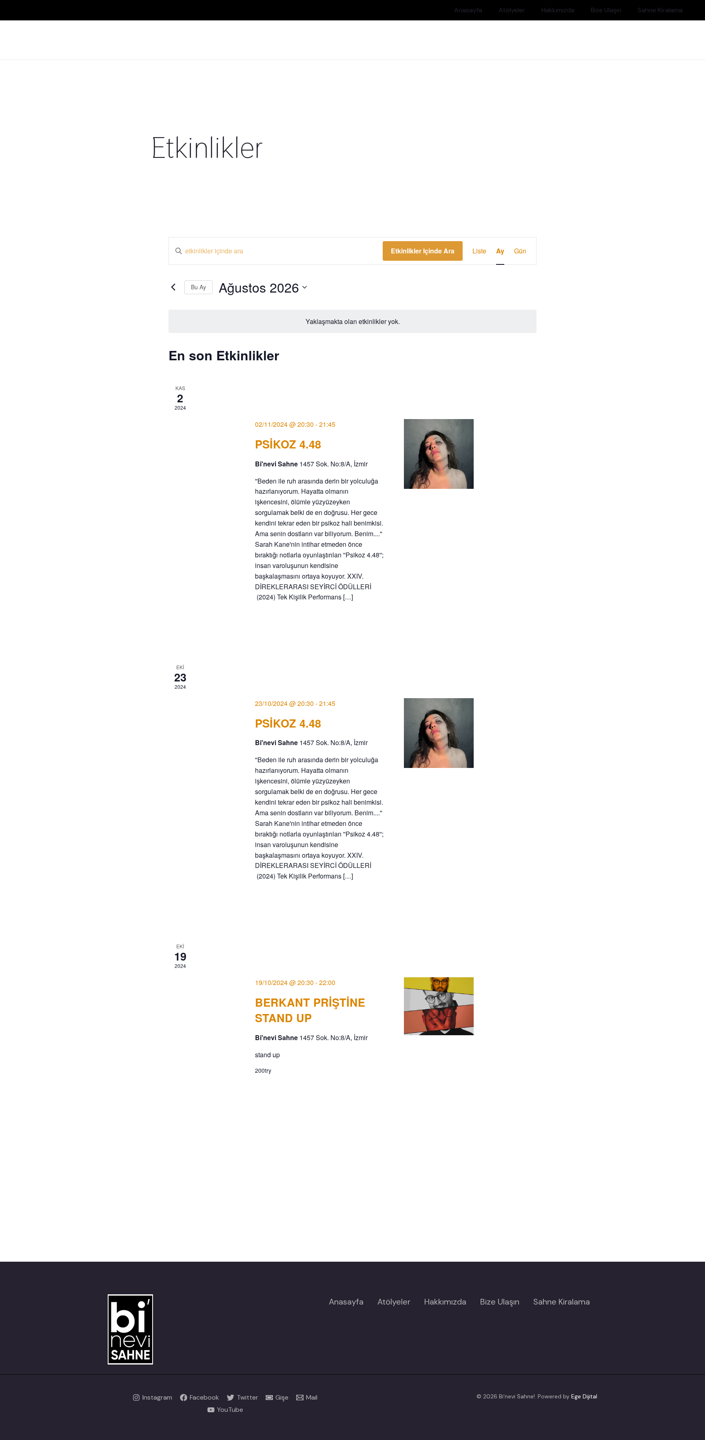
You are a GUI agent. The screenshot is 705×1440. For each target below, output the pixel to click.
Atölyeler (512, 10)
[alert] (352, 321)
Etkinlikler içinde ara (422, 250)
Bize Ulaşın (606, 10)
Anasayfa (468, 10)
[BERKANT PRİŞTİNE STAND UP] (439, 1006)
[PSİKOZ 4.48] (439, 454)
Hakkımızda (557, 10)
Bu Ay (198, 287)
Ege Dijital (584, 1396)
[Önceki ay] (173, 287)
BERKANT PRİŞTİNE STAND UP (310, 1009)
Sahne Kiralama (660, 10)
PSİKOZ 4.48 (288, 444)
